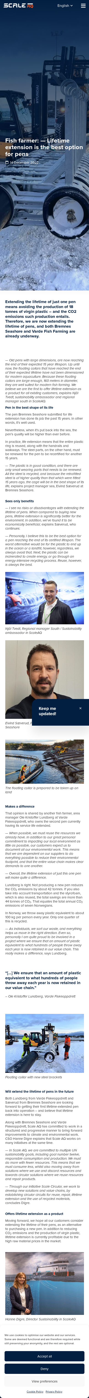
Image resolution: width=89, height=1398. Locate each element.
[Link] (18, 5)
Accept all (44, 1356)
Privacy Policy (54, 1391)
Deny (44, 1369)
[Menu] (83, 5)
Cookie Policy (35, 1391)
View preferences (45, 1381)
